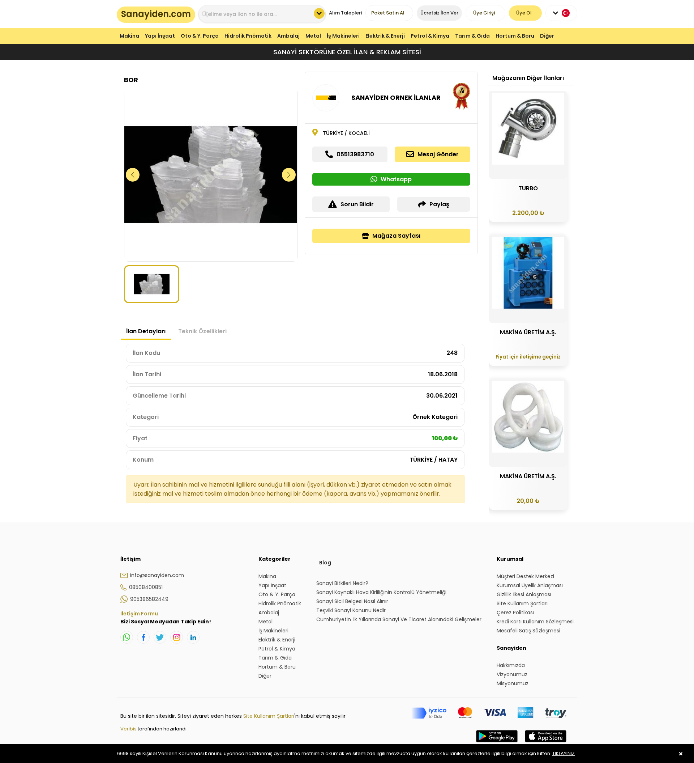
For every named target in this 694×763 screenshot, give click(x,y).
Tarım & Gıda (472, 35)
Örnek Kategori (435, 417)
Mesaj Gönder (438, 154)
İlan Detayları (146, 331)
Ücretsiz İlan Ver (439, 12)
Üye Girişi (484, 12)
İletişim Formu (139, 613)
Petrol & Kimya (430, 35)
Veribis (129, 728)
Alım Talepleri (345, 12)
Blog (325, 562)
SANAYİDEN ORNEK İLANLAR (396, 97)
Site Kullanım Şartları (268, 716)
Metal (313, 35)
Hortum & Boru (515, 35)
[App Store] (545, 743)
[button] (289, 175)
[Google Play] (497, 743)
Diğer (547, 35)
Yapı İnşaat (160, 35)
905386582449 (149, 599)
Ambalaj (288, 35)
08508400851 (146, 587)
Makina (129, 35)
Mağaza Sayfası (396, 236)
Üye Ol (524, 12)
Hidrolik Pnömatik (247, 35)
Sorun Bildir (357, 204)
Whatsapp (396, 179)
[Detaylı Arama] (319, 13)
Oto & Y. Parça (200, 35)
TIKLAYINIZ (563, 753)
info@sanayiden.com (157, 575)
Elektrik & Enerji (385, 35)
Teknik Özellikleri (202, 331)
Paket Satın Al (387, 12)
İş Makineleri (343, 35)
